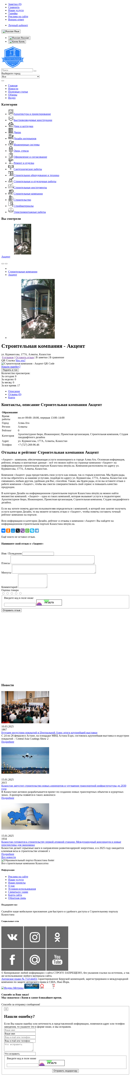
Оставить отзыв (25, 357)
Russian (24, 38)
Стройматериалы (24, 205)
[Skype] (32, 531)
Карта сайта (15, 895)
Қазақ (21, 41)
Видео (12, 97)
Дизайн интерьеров (25, 138)
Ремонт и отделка (24, 163)
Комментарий (9, 587)
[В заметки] (6, 263)
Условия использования (22, 888)
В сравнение (56, 357)
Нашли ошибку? (10, 366)
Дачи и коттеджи (23, 126)
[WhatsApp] (27, 531)
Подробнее (7, 741)
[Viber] (22, 531)
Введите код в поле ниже (18, 597)
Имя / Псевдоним (11, 553)
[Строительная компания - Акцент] (38, 337)
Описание (14, 391)
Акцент (5, 256)
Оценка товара (10, 590)
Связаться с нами (18, 891)
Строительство (22, 199)
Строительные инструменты (30, 187)
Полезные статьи (18, 91)
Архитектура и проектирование (32, 114)
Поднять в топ (10, 370)
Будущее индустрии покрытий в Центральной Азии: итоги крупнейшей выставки (49, 732)
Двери (17, 132)
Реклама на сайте (18, 876)
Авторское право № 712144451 (19, 978)
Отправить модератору (65, 1071)
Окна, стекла (21, 150)
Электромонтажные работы (30, 212)
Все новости (8, 857)
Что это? (20, 360)
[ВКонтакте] (3, 531)
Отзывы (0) (14, 394)
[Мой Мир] (13, 531)
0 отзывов (8, 357)
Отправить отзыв (11, 610)
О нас (11, 885)
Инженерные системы (27, 144)
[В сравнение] (2, 263)
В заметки (42, 357)
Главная (12, 85)
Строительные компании (28, 193)
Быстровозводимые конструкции (33, 120)
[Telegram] (37, 531)
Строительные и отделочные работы (35, 181)
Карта (11, 397)
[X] (18, 531)
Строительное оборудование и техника (36, 175)
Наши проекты (17, 882)
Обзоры (12, 94)
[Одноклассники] (8, 531)
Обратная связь (17, 898)
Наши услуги (16, 879)
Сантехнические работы (28, 169)
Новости (13, 88)
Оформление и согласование (30, 156)
